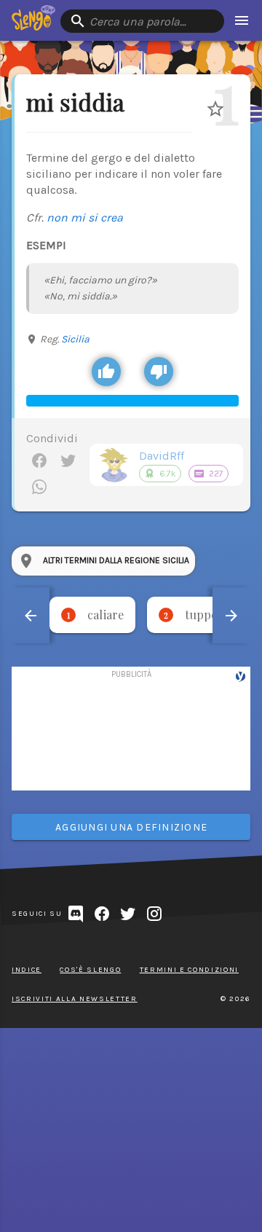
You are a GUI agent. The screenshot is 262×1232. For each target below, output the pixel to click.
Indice (26, 969)
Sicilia (75, 339)
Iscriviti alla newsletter (75, 998)
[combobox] (142, 21)
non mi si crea (85, 217)
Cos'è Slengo (90, 969)
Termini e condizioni (189, 969)
